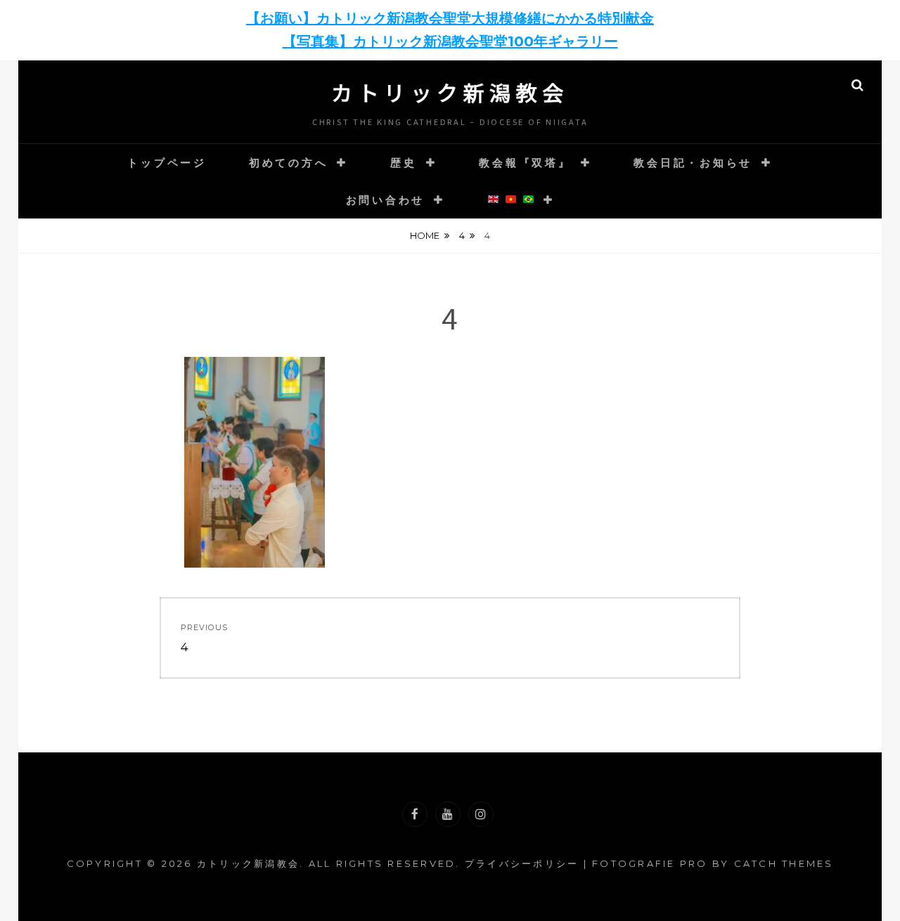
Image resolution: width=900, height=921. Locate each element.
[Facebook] (415, 814)
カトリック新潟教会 (450, 92)
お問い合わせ (385, 200)
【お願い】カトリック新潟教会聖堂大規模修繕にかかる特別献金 (450, 18)
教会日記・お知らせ (693, 162)
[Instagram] (481, 814)
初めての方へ (288, 162)
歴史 (403, 162)
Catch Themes (784, 863)
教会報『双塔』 (525, 162)
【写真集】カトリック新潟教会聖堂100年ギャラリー (450, 41)
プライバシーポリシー (522, 863)
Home (424, 235)
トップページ (167, 162)
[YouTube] (448, 814)
